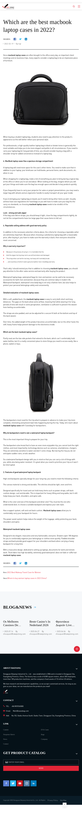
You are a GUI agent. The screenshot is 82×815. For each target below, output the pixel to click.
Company (44, 739)
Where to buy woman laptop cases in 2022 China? (27, 578)
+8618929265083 (17, 706)
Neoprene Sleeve (9, 734)
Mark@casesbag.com (21, 711)
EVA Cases (45, 730)
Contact (5, 744)
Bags (42, 734)
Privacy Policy (53, 800)
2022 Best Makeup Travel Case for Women (24, 572)
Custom (5, 730)
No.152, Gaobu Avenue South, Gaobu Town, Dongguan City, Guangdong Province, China (44, 715)
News (5, 739)
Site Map (63, 800)
